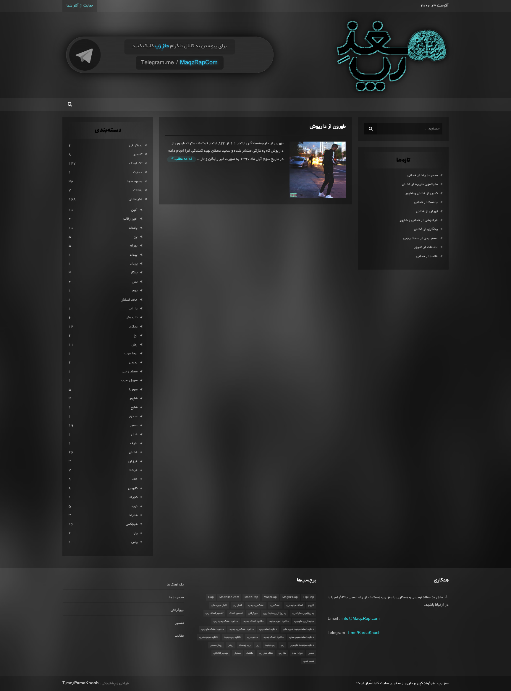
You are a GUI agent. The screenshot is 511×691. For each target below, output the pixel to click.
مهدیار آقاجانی (221, 653)
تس (135, 282)
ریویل (133, 362)
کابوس (133, 488)
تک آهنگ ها (175, 585)
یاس (134, 542)
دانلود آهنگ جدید (253, 621)
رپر (257, 645)
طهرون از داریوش (328, 126)
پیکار (134, 273)
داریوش (132, 317)
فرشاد (133, 470)
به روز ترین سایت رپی (274, 613)
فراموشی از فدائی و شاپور (419, 220)
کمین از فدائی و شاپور (421, 193)
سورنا (133, 390)
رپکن (230, 645)
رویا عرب (131, 354)
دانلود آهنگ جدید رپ (226, 621)
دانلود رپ (252, 637)
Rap (211, 597)
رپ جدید (270, 645)
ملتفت (249, 653)
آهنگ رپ (275, 605)
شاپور (133, 398)
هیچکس (132, 524)
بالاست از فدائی (426, 202)
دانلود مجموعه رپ (208, 637)
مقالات (137, 190)
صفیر (134, 425)
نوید (134, 506)
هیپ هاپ (308, 661)
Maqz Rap (251, 597)
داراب (133, 309)
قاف (135, 479)
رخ (136, 336)
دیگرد (133, 327)
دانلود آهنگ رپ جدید (241, 629)
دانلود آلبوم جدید (279, 621)
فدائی (133, 452)
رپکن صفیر (216, 645)
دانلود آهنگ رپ (268, 629)
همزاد (133, 515)
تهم (135, 291)
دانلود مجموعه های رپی (302, 645)
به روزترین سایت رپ (303, 613)
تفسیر (137, 154)
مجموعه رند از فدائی (422, 175)
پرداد (134, 264)
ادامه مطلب (183, 159)
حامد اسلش (129, 300)
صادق (133, 417)
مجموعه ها (134, 182)
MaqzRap (270, 597)
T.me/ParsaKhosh (364, 632)
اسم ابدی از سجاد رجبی (420, 238)
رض (135, 345)
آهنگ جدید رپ (294, 605)
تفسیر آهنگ (235, 613)
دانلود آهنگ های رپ (212, 629)
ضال (134, 435)
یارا (135, 533)
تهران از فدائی (427, 211)
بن (136, 237)
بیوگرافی (135, 145)
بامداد (133, 228)
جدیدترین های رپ (304, 621)
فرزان (133, 461)
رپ (282, 645)
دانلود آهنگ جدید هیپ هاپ (298, 629)
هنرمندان (135, 199)
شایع (134, 407)
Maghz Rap (290, 597)
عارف (134, 443)
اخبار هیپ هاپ (219, 605)
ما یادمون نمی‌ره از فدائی (420, 184)
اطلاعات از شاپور (426, 247)
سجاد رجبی (130, 372)
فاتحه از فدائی (427, 256)
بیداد (134, 255)
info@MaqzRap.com (361, 618)
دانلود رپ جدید (232, 637)
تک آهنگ (135, 164)
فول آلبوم (297, 653)
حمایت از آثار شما (80, 6)
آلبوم (311, 605)
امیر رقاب (130, 219)
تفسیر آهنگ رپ (214, 613)
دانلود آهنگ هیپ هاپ (301, 637)
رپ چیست (244, 645)
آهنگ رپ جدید (256, 605)
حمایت (137, 172)
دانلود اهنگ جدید (273, 637)
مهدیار (237, 653)
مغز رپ (282, 653)
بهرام (134, 246)
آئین (134, 210)
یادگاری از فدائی (426, 229)
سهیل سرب (129, 380)
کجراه (134, 497)
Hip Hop (308, 597)
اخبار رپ (237, 605)
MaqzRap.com (229, 597)
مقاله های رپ (266, 653)
